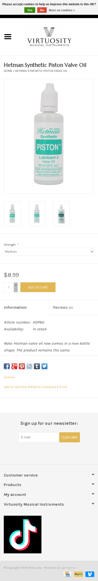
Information (15, 307)
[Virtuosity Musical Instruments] (57, 36)
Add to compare (43, 387)
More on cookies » (62, 10)
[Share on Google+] (14, 366)
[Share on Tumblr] (37, 366)
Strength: (11, 244)
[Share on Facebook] (7, 366)
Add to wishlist (16, 387)
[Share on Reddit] (29, 366)
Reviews (63, 307)
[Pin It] (22, 366)
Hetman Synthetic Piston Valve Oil (41, 71)
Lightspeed (68, 567)
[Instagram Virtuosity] (62, 453)
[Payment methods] (66, 574)
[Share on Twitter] (44, 366)
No (42, 10)
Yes (29, 10)
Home (8, 71)
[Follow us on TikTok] (49, 534)
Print (63, 387)
